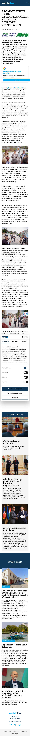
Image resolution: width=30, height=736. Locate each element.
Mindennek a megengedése (15, 388)
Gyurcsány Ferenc (7, 88)
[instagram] (19, 725)
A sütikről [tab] (24, 341)
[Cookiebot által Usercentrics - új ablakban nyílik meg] (21, 337)
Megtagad (15, 397)
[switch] (26, 372)
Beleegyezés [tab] (5, 341)
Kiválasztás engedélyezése (15, 393)
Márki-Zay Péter (19, 88)
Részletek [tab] (15, 341)
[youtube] (11, 725)
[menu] (27, 3)
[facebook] (15, 725)
